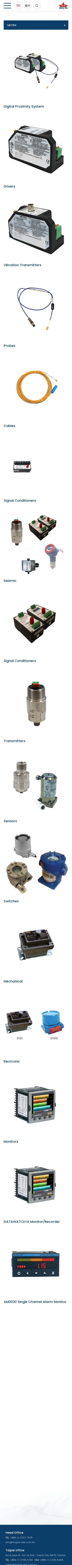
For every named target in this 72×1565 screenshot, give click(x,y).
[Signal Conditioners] (36, 466)
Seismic (10, 580)
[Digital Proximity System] (36, 69)
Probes (9, 345)
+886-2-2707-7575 (21, 1537)
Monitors (11, 1141)
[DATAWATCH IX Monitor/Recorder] (36, 1184)
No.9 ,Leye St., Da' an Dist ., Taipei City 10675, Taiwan (36, 1555)
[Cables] (36, 388)
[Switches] (36, 864)
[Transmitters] (36, 704)
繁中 (27, 6)
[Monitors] (36, 1104)
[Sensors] (36, 784)
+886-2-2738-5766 (21, 1560)
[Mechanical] (36, 944)
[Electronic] (36, 1024)
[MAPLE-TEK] (63, 5)
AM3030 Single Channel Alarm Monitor (35, 1301)
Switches (11, 901)
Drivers (9, 186)
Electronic (12, 1061)
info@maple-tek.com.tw (20, 1542)
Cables (9, 425)
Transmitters (14, 741)
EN (18, 5)
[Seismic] (36, 543)
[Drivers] (36, 149)
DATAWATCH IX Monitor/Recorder (32, 1221)
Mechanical (13, 981)
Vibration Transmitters (22, 265)
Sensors (10, 821)
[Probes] (36, 308)
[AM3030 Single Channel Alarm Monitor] (36, 1264)
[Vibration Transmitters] (36, 229)
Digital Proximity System (24, 106)
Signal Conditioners (20, 500)
